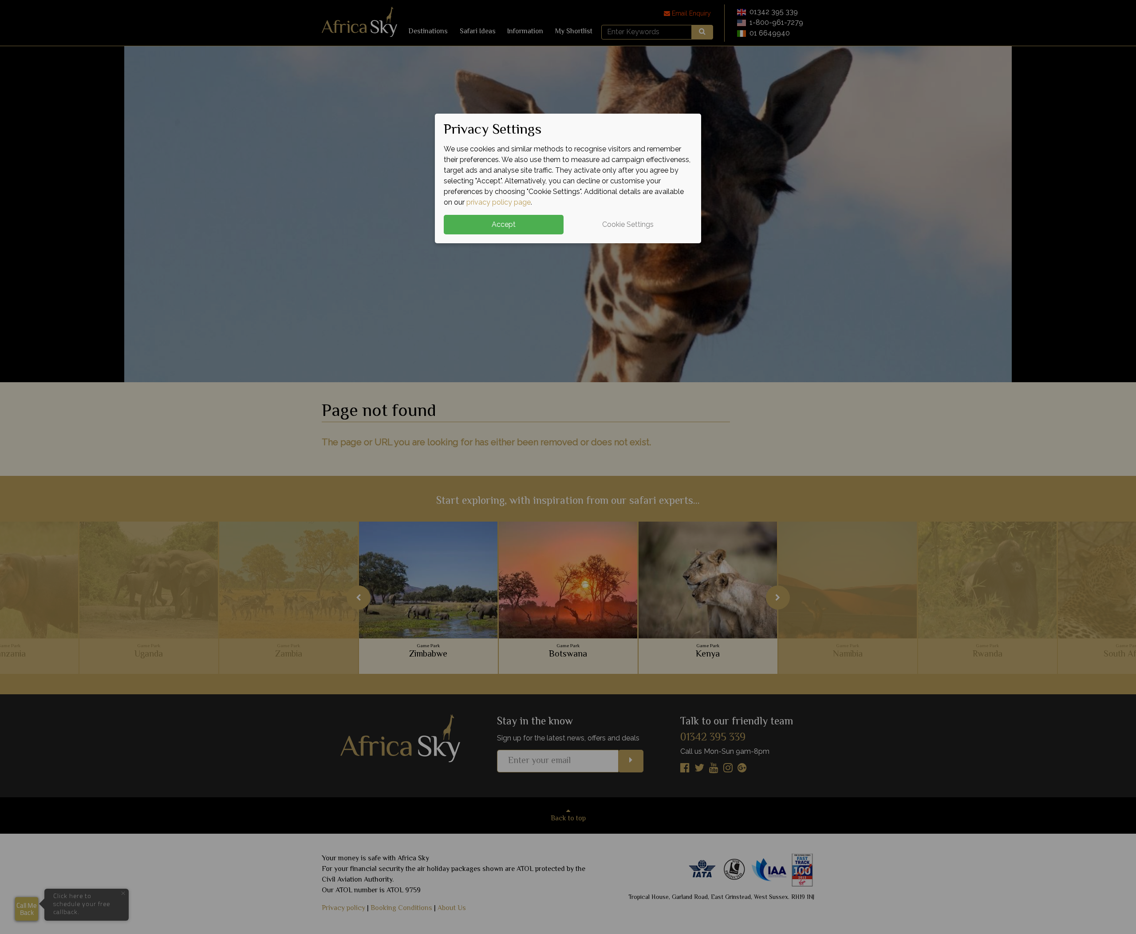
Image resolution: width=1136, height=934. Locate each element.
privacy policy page (498, 202)
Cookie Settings (628, 224)
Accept (504, 224)
